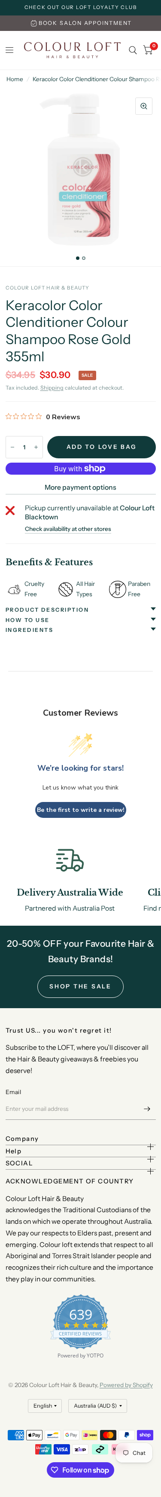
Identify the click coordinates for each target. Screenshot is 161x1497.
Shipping (52, 387)
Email (13, 1091)
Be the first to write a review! (81, 810)
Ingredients (30, 630)
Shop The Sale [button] (80, 986)
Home (14, 79)
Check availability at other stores (68, 529)
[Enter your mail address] (147, 1109)
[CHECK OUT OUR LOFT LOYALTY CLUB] (80, 7)
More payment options (80, 487)
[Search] (133, 50)
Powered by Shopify (126, 1384)
